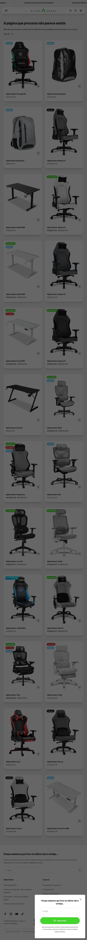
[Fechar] (80, 899)
